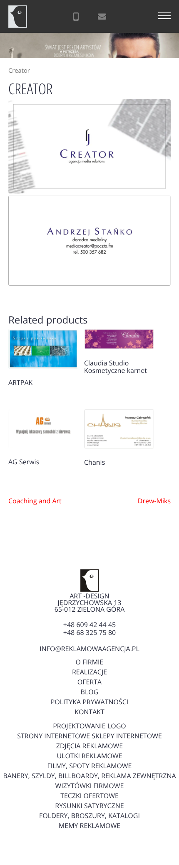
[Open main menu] (164, 17)
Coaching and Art (35, 500)
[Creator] (89, 146)
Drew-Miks (154, 500)
